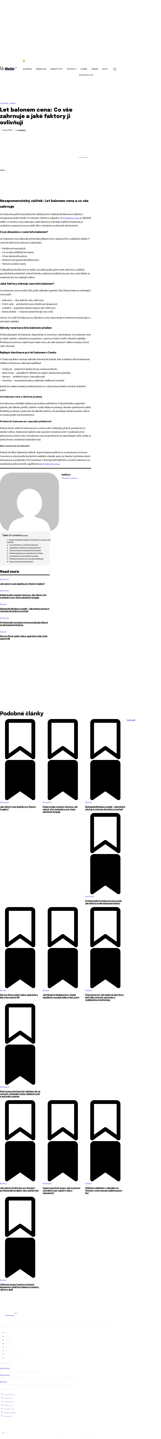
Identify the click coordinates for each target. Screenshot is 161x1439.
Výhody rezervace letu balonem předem (25, 550)
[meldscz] (29, 502)
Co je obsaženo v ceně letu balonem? (23, 545)
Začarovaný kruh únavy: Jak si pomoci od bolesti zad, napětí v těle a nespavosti (61, 1190)
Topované (4, 103)
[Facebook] (4, 176)
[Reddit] (153, 1433)
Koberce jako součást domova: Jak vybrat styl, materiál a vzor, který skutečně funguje (60, 809)
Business (3, 604)
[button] (114, 69)
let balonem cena (70, 218)
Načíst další (131, 720)
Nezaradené (4, 1087)
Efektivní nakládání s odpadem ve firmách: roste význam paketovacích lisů (103, 1190)
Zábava (13, 103)
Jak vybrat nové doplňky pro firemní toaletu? (22, 584)
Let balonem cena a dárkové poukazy (23, 556)
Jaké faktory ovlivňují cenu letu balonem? (25, 548)
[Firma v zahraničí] (25, 666)
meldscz (22, 130)
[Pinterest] (4, 187)
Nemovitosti (4, 579)
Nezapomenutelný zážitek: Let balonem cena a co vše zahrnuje (29, 541)
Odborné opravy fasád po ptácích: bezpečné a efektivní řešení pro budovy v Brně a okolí (19, 1287)
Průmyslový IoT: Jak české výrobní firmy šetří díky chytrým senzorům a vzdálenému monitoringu (104, 997)
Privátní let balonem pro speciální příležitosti (26, 559)
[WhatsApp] (4, 192)
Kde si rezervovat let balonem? (21, 561)
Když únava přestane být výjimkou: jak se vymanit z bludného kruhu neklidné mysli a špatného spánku (20, 1094)
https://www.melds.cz (69, 478)
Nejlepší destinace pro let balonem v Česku (26, 553)
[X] (4, 181)
